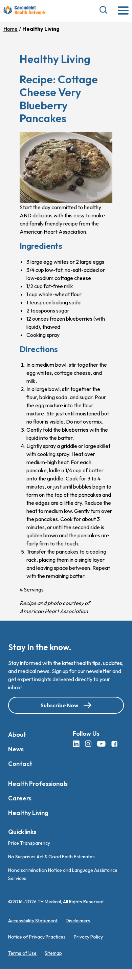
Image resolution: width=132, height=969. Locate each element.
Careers (19, 798)
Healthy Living (28, 813)
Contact (20, 764)
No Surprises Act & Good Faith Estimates (51, 857)
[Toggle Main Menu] (123, 11)
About (17, 734)
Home (10, 28)
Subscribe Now (59, 705)
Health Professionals (38, 784)
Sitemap (53, 953)
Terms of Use (22, 953)
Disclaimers (78, 921)
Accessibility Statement (33, 921)
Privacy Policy (88, 937)
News (16, 749)
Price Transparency (29, 843)
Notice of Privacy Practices (37, 937)
